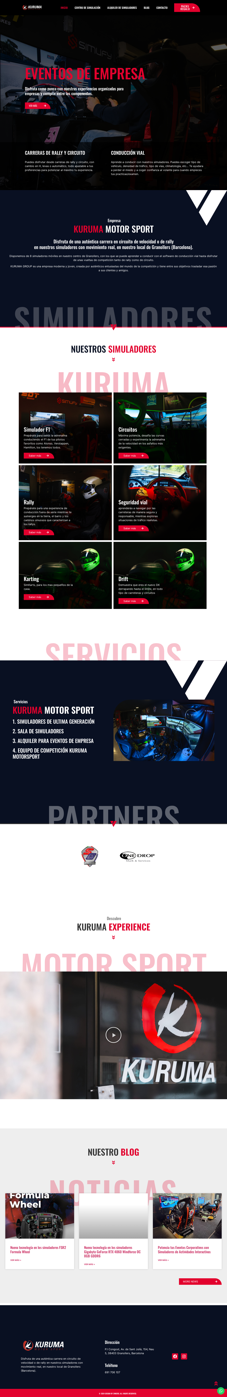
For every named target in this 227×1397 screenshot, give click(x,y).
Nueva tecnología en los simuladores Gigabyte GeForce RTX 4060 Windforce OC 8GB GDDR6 (112, 1251)
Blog (146, 8)
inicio (64, 8)
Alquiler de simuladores (122, 8)
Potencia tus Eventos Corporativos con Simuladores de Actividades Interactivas (184, 1249)
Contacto (162, 8)
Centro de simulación (87, 8)
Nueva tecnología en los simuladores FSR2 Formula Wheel (38, 1249)
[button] (113, 1035)
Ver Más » (15, 1260)
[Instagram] (184, 1356)
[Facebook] (175, 1356)
